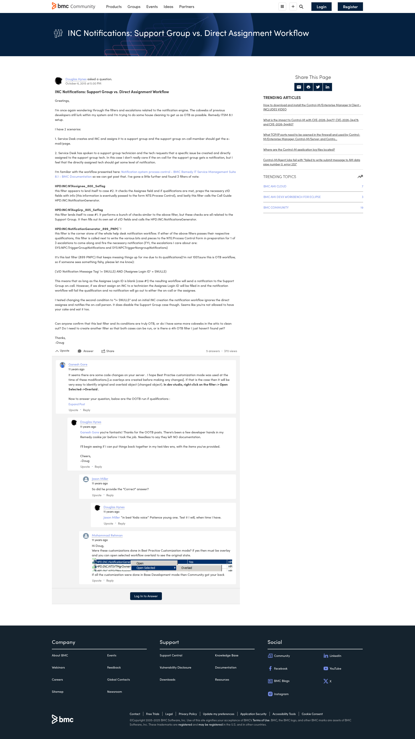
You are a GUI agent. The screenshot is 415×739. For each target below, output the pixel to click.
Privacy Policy (188, 714)
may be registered (210, 724)
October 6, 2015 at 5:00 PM (83, 83)
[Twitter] (317, 87)
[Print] (308, 87)
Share (110, 351)
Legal (169, 714)
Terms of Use (261, 720)
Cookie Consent (312, 714)
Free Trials (152, 714)
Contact (135, 714)
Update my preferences (218, 714)
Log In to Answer (146, 596)
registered (185, 724)
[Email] (298, 87)
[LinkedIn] (327, 87)
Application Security (253, 714)
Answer (88, 351)
